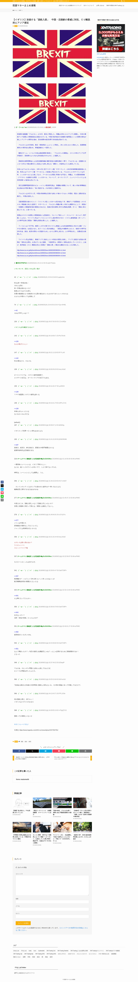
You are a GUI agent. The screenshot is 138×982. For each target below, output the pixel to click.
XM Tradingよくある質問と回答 (79, 950)
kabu (30, 950)
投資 (22, 741)
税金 (46, 957)
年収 (29, 957)
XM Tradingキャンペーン (97, 950)
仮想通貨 (113, 954)
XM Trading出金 (28, 954)
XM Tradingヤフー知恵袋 (113, 950)
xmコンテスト (62, 954)
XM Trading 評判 (39, 954)
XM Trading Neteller (63, 950)
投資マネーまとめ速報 (24, 5)
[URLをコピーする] (85, 751)
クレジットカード (82, 954)
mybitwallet (41, 950)
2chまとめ (16, 950)
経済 (16, 26)
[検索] (124, 1)
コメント (19, 874)
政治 (26, 741)
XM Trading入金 (17, 954)
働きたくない (17, 957)
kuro (35, 950)
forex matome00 (22, 779)
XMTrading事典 (101, 54)
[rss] (121, 1)
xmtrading (100, 57)
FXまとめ (24, 950)
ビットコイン (92, 954)
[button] (19, 751)
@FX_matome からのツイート (24, 973)
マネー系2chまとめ (104, 954)
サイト (18, 913)
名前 (17, 898)
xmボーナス (71, 954)
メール (18, 906)
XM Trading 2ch (51, 950)
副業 (24, 957)
